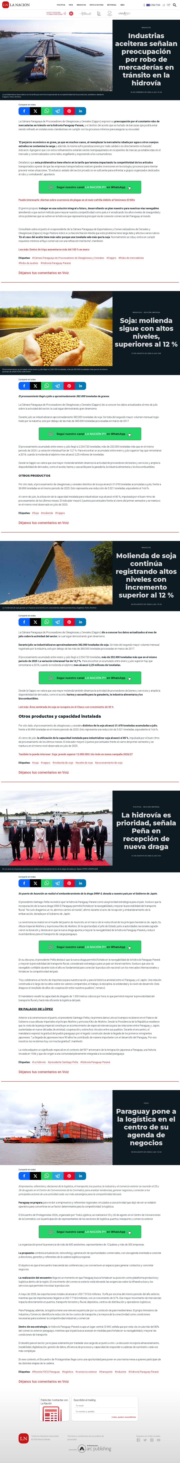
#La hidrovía (39, 1062)
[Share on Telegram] (58, 111)
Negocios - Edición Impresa (146, 312)
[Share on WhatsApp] (46, 111)
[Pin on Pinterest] (69, 111)
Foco (146, 1103)
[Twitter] (145, 1440)
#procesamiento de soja (108, 762)
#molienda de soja (62, 762)
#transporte (105, 1371)
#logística (67, 1371)
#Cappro (111, 257)
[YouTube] (158, 1440)
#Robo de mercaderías (131, 257)
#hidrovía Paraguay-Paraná (95, 1062)
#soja (35, 762)
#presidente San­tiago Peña (63, 1062)
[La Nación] (16, 4)
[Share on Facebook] (24, 111)
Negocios (146, 28)
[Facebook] (138, 1440)
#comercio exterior (86, 1371)
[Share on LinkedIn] (80, 111)
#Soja (35, 513)
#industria (120, 1371)
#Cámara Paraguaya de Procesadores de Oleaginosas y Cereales (68, 257)
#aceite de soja (84, 762)
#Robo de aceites (28, 263)
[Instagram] (152, 1440)
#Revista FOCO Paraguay (46, 1371)
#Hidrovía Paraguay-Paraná (55, 263)
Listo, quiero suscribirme (124, 1417)
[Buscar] (175, 5)
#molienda (47, 513)
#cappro (45, 762)
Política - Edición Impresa (146, 807)
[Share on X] (35, 111)
